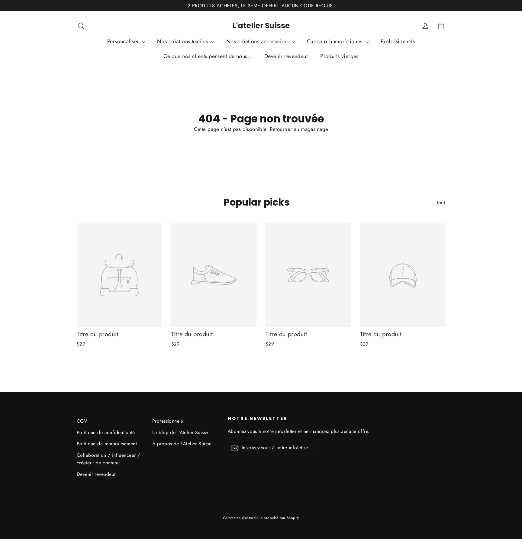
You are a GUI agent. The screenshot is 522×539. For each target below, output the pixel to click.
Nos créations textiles (183, 41)
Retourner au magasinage (299, 129)
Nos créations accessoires (258, 41)
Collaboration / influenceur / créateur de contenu (108, 459)
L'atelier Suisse (261, 25)
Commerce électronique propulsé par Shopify (261, 518)
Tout (440, 202)
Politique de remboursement (107, 443)
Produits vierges (339, 56)
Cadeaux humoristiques (335, 41)
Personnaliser (123, 41)
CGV (82, 420)
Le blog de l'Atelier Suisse (180, 432)
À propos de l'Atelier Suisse (182, 443)
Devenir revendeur (286, 56)
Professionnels (398, 41)
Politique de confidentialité (106, 432)
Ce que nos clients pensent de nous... (207, 56)
